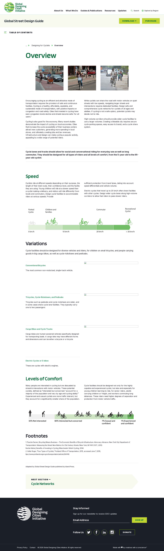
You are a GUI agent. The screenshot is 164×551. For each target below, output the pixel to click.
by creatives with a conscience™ (135, 547)
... (26, 45)
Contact (32, 547)
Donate (127, 532)
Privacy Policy (22, 547)
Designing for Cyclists (41, 45)
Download (128, 21)
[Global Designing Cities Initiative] (15, 7)
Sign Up (139, 520)
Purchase (150, 21)
